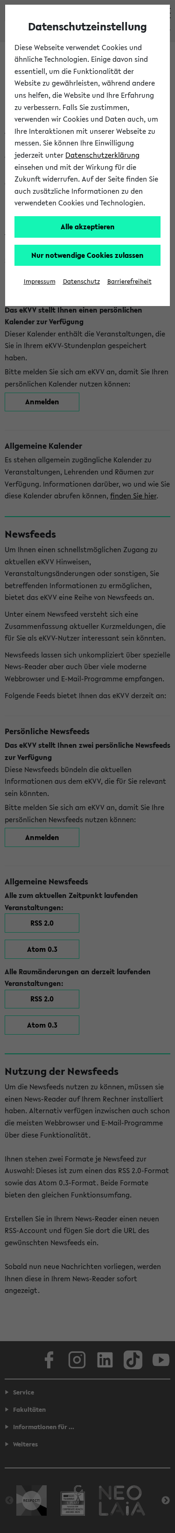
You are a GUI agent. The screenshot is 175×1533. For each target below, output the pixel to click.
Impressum (40, 281)
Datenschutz (81, 281)
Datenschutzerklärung (102, 155)
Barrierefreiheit (129, 281)
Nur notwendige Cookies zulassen (87, 255)
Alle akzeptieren (88, 226)
